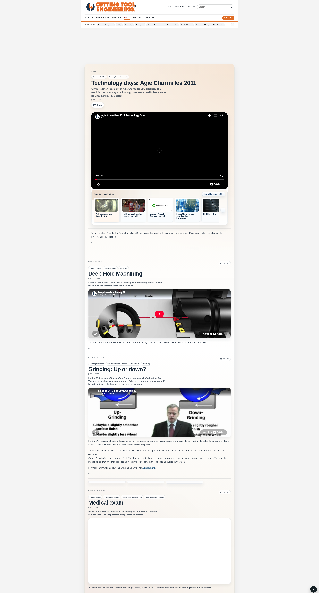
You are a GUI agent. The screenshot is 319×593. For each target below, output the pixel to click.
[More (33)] (232, 24)
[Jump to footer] (313, 589)
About (169, 7)
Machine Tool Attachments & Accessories (162, 25)
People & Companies (105, 25)
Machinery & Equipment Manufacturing (210, 25)
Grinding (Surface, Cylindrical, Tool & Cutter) (123, 364)
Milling (119, 25)
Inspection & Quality (112, 489)
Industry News (103, 18)
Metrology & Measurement (132, 489)
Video (94, 71)
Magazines (138, 18)
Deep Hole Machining (115, 273)
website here (148, 467)
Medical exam (105, 494)
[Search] (231, 6)
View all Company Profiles (213, 194)
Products (116, 18)
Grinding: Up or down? (117, 369)
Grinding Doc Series (97, 364)
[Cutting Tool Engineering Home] (111, 7)
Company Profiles (99, 77)
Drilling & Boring (110, 268)
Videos (127, 18)
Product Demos (186, 25)
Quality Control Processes (155, 489)
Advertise (179, 7)
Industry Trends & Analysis (118, 77)
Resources (150, 18)
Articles (89, 18)
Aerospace (140, 25)
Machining (128, 25)
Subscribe (228, 18)
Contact (191, 7)
